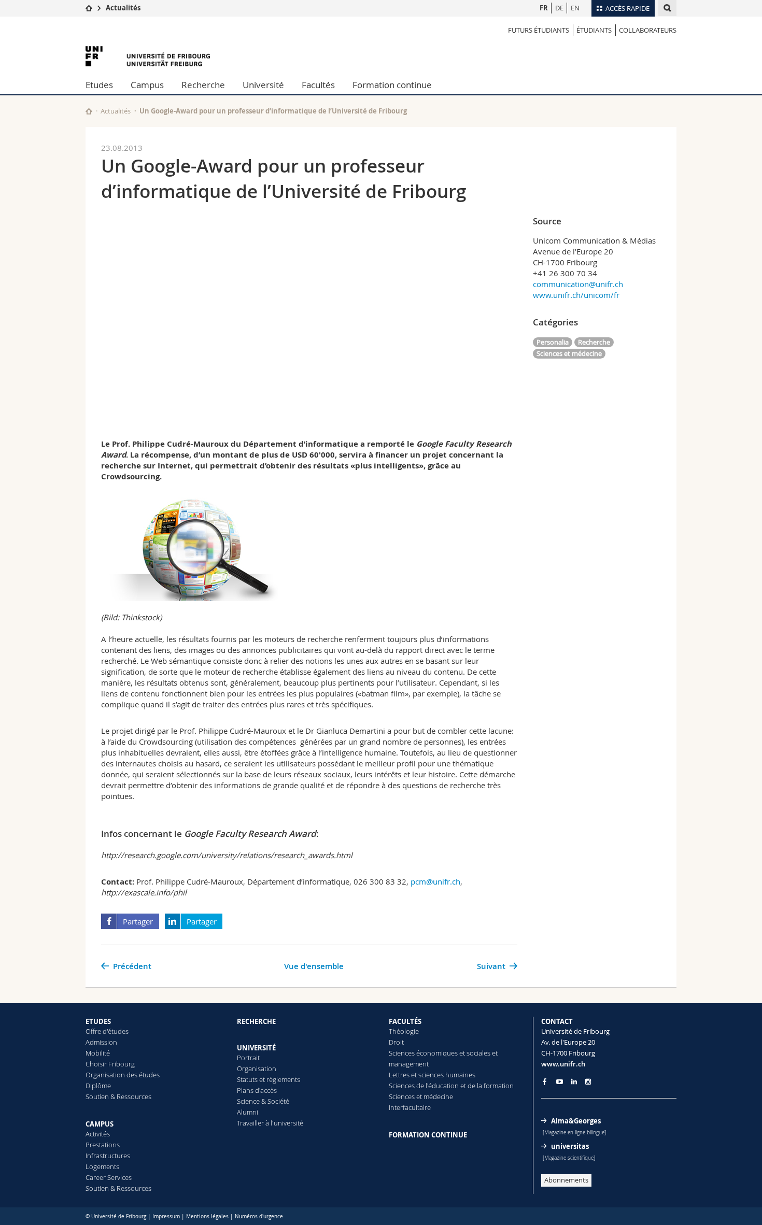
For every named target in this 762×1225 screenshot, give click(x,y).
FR (544, 7)
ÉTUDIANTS (594, 30)
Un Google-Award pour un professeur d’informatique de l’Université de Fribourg (273, 111)
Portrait (248, 1057)
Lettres (399, 1074)
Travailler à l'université (270, 1123)
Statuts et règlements (268, 1079)
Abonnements (566, 1180)
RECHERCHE (256, 1021)
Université (263, 85)
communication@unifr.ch (578, 284)
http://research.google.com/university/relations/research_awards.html (226, 855)
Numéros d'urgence (259, 1216)
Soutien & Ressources (118, 1096)
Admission (101, 1042)
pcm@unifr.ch (435, 881)
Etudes (99, 85)
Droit (396, 1042)
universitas (570, 1146)
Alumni (247, 1112)
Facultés (318, 85)
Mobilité (98, 1053)
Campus (147, 85)
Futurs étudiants (538, 30)
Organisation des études (123, 1074)
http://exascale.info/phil (144, 892)
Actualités (123, 7)
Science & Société (263, 1101)
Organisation (256, 1068)
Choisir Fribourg (110, 1064)
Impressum (166, 1216)
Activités (98, 1133)
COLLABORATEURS (647, 30)
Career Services (109, 1177)
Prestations (103, 1144)
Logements (102, 1166)
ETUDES (98, 1021)
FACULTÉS (405, 1021)
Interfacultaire (410, 1107)
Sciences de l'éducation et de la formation (451, 1085)
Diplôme (98, 1085)
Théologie (404, 1031)
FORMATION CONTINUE (428, 1134)
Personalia (553, 342)
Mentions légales (207, 1216)
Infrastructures (108, 1155)
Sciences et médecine (569, 353)
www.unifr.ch (563, 1064)
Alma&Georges (576, 1121)
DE (559, 7)
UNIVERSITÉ (256, 1047)
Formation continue (392, 85)
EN (575, 7)
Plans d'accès (257, 1090)
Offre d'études (107, 1031)
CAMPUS (100, 1124)
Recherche (203, 85)
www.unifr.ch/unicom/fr (576, 295)
